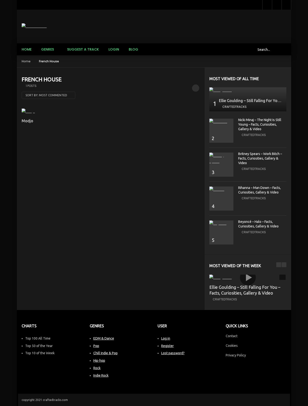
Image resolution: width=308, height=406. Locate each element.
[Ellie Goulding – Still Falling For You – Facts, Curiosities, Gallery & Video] (247, 90)
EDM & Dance (103, 338)
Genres (47, 49)
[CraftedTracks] (34, 26)
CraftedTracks (234, 107)
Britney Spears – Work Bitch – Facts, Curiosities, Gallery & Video (260, 158)
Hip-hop (99, 360)
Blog (133, 49)
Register (167, 346)
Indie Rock (101, 375)
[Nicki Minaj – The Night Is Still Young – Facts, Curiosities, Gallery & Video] (221, 122)
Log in (165, 338)
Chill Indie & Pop (105, 353)
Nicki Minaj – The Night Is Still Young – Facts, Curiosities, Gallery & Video (259, 124)
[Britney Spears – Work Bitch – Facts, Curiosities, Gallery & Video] (221, 159)
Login (114, 49)
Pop (96, 346)
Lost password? (173, 353)
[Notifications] (277, 5)
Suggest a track (83, 49)
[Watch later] (267, 5)
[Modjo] (41, 112)
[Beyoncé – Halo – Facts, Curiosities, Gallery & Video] (221, 223)
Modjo (27, 121)
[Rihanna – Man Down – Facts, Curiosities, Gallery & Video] (221, 190)
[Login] (286, 5)
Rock (97, 368)
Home (27, 49)
